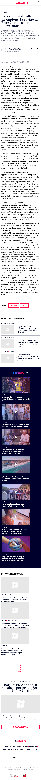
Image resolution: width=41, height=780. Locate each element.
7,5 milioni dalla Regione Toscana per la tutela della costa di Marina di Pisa (15, 479)
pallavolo (14, 305)
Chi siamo (17, 769)
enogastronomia (23, 747)
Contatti (24, 769)
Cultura (3, 620)
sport (24, 305)
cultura (13, 747)
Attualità (5, 12)
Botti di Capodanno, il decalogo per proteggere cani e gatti (20, 688)
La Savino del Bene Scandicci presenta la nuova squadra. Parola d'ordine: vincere (16, 399)
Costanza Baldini (12, 620)
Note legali (5, 768)
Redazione (12, 323)
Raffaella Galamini (24, 681)
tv (37, 749)
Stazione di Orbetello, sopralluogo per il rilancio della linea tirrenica (15, 425)
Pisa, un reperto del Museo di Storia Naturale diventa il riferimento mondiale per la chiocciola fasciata (13, 652)
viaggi (33, 749)
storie (28, 749)
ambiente (6, 747)
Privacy (12, 768)
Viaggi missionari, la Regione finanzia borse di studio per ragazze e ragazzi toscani (13, 559)
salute (22, 749)
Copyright (10, 769)
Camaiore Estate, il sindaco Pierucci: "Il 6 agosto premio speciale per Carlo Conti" (13, 452)
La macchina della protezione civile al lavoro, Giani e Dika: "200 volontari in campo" (27, 357)
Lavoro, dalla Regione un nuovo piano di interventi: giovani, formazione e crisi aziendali (14, 531)
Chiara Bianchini (14, 49)
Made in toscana (8, 749)
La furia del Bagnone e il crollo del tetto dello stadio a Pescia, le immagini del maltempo (27, 343)
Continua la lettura (20, 727)
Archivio (31, 769)
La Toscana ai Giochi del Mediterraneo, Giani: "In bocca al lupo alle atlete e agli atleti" (26, 329)
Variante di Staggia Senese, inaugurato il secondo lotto (13, 505)
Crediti (35, 768)
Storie (3, 646)
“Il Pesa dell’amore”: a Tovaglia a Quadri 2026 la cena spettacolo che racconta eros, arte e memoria (15, 625)
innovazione (33, 747)
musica (16, 749)
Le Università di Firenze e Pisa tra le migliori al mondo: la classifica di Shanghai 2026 (15, 600)
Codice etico (28, 768)
